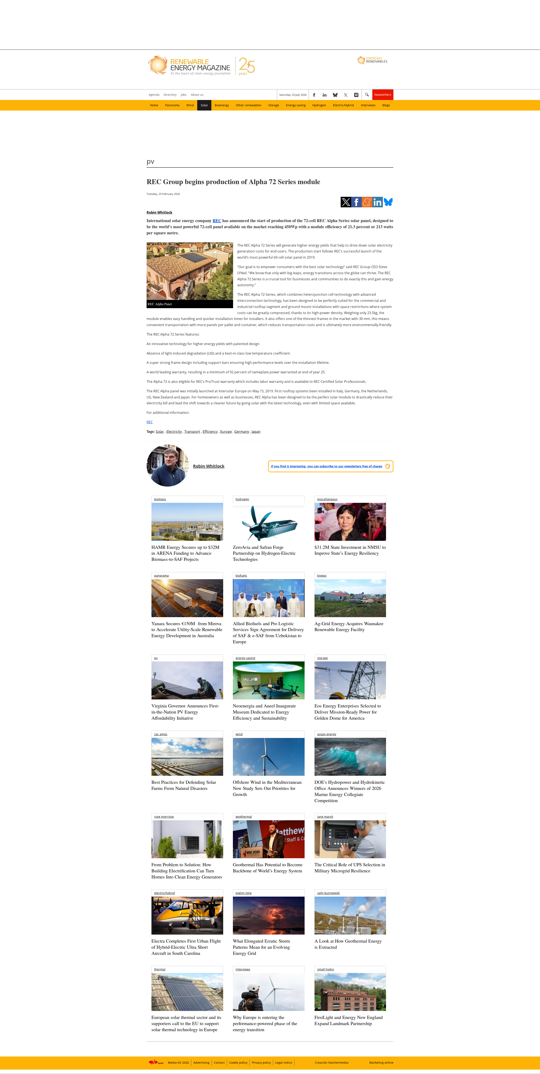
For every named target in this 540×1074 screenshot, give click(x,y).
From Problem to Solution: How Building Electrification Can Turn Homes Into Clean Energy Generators (186, 870)
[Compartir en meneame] (367, 202)
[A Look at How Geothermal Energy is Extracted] (350, 924)
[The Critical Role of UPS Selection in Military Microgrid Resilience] (350, 845)
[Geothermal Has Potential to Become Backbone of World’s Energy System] (268, 845)
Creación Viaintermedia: (332, 1063)
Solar (204, 105)
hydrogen (242, 499)
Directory (170, 95)
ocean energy (326, 734)
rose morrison (164, 817)
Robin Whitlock (159, 212)
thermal (159, 969)
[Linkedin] (324, 94)
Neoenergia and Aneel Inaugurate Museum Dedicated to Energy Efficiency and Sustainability (264, 712)
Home (154, 105)
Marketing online (381, 1063)
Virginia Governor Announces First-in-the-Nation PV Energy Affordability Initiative (185, 712)
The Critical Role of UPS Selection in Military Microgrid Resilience (350, 867)
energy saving (245, 658)
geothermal (244, 817)
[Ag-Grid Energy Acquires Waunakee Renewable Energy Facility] (350, 599)
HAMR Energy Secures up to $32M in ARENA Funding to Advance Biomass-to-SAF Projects (185, 553)
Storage (273, 105)
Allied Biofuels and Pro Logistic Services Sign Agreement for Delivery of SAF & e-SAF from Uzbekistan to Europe (268, 632)
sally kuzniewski (328, 893)
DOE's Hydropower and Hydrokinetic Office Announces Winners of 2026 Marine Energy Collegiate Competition (350, 791)
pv (156, 658)
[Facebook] (314, 94)
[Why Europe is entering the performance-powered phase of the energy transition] (268, 998)
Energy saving (296, 105)
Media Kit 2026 (178, 1063)
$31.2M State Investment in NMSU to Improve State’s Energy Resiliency (350, 550)
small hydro (325, 969)
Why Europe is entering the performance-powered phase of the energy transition (265, 1023)
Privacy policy (261, 1063)
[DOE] (350, 762)
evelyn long (244, 893)
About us (197, 95)
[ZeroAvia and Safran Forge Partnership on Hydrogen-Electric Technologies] (268, 529)
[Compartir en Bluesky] (388, 202)
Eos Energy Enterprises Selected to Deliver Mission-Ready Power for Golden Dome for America (348, 712)
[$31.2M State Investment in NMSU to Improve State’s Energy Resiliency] (350, 528)
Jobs (184, 95)
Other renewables (248, 105)
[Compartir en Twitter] (346, 202)
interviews (243, 969)
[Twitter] (345, 94)
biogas (322, 575)
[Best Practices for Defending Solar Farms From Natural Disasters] (187, 762)
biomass (160, 499)
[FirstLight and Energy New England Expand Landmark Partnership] (350, 1001)
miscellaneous (327, 499)
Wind (190, 105)
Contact (219, 1063)
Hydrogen (319, 105)
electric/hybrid (164, 893)
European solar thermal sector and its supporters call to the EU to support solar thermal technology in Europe (186, 1023)
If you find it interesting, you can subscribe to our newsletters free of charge (326, 466)
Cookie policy (238, 1063)
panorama (161, 575)
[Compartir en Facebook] (356, 202)
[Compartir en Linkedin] (377, 202)
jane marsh (325, 817)
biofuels (241, 575)
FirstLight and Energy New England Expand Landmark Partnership (349, 1020)
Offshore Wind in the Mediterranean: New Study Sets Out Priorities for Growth (267, 788)
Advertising (201, 1063)
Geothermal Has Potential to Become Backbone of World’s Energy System (267, 867)
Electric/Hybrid (343, 105)
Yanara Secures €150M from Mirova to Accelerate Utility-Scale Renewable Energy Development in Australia (186, 629)
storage (322, 658)
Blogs (386, 105)
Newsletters (382, 95)
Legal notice (283, 1063)
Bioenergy (222, 105)
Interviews (368, 105)
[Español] (372, 60)
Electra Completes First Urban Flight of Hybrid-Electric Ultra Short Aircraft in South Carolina (186, 947)
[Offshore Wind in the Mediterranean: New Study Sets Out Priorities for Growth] (268, 766)
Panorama (172, 105)
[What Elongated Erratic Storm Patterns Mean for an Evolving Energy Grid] (268, 918)
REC (217, 220)
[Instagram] (356, 94)
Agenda (154, 95)
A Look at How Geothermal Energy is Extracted (348, 944)
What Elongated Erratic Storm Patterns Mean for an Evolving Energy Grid (261, 947)
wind (239, 734)
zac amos (160, 734)
